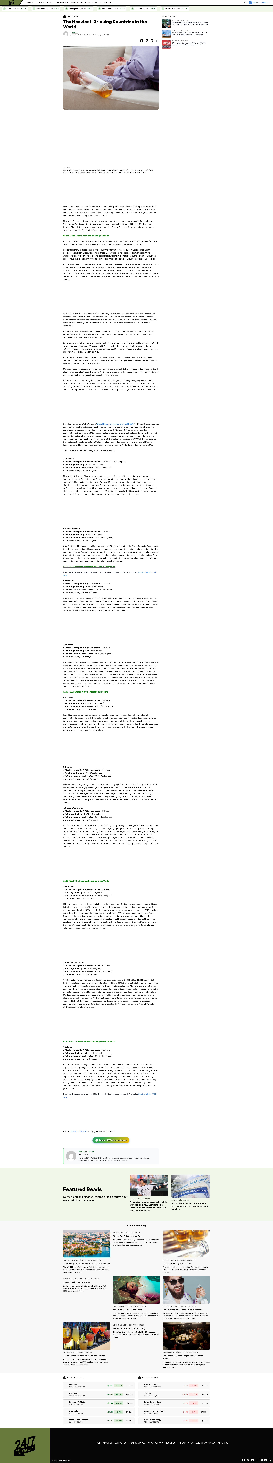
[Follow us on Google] (157, 40)
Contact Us (120, 1443)
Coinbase (73, 1393)
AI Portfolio (105, 2)
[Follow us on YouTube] (257, 1460)
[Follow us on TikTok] (265, 1460)
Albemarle (73, 1411)
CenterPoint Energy (152, 1420)
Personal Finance (46, 2)
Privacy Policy (186, 1443)
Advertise (223, 1443)
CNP (145, 1422)
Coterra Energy (151, 1385)
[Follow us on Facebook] (243, 1460)
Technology (62, 2)
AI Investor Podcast (261, 2)
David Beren (175, 1200)
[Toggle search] (245, 2)
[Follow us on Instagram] (261, 1460)
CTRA (146, 1387)
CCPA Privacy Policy (205, 1443)
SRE (145, 1396)
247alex (75, 33)
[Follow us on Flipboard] (152, 40)
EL (70, 1422)
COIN (71, 1396)
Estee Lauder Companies (79, 1420)
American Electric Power (154, 1411)
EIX (145, 1404)
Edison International (152, 1402)
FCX (70, 1404)
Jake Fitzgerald (135, 1199)
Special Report (73, 17)
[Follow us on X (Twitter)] (248, 1460)
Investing (30, 2)
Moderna (73, 1385)
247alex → (84, 1154)
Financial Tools (137, 1443)
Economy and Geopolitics (82, 2)
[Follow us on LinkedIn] (252, 1460)
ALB (70, 1413)
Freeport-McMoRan (77, 1402)
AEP (145, 1413)
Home (97, 1443)
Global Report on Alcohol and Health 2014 (115, 424)
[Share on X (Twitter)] (147, 40)
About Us (107, 1443)
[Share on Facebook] (141, 40)
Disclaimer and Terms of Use (161, 1443)
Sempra (147, 1393)
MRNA (71, 1387)
